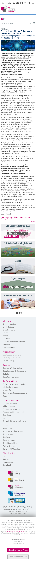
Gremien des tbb (9, 324)
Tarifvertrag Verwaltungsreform (15, 384)
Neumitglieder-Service (11, 358)
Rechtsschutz (8, 434)
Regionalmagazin (9, 440)
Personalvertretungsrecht (12, 409)
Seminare (6, 437)
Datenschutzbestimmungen (15, 531)
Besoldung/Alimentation (12, 368)
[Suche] (32, 2)
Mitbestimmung (9, 406)
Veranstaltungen (9, 462)
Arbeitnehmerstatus (10, 387)
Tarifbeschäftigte (10, 381)
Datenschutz (21, 506)
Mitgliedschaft (9, 352)
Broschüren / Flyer (10, 443)
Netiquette (30, 506)
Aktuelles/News (9, 453)
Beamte (6, 365)
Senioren (6, 339)
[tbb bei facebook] (21, 2)
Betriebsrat (7, 415)
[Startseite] (2, 19)
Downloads (7, 465)
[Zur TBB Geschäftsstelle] (13, 2)
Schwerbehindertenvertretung (14, 421)
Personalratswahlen (10, 403)
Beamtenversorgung (11, 377)
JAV (4, 418)
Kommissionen (8, 345)
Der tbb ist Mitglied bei (11, 449)
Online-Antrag (8, 361)
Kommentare (8, 428)
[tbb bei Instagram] (24, 2)
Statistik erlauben (18, 544)
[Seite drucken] (34, 23)
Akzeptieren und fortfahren (18, 550)
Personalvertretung (11, 400)
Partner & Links (9, 446)
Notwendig (18, 541)
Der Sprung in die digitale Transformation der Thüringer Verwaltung (15, 218)
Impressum (12, 506)
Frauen (5, 333)
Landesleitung (8, 327)
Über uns (7, 321)
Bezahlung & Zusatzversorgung (15, 393)
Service (6, 425)
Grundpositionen (9, 330)
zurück (33, 221)
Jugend (5, 336)
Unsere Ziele (7, 390)
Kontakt (5, 506)
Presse (5, 456)
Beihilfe (6, 374)
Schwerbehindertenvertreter (14, 342)
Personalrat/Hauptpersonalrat (14, 412)
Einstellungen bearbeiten (18, 557)
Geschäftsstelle (9, 348)
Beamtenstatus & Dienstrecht (14, 371)
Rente (5, 396)
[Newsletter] (28, 2)
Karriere (6, 459)
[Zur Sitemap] (9, 2)
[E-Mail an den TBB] (17, 2)
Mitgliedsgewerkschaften (12, 355)
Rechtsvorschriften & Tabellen (14, 431)
